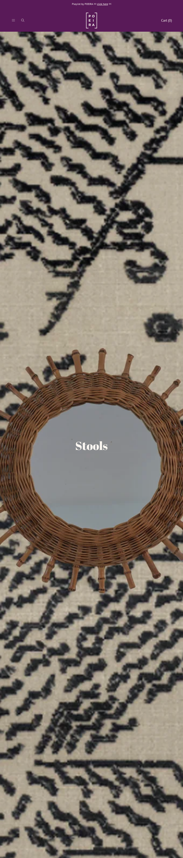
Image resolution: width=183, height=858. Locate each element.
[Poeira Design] (91, 20)
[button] (13, 20)
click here (102, 4)
